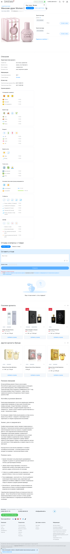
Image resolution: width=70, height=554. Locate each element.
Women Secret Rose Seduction (33, 367)
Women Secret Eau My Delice (9, 367)
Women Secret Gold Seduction (56, 367)
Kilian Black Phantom (54, 329)
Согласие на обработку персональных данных (15, 272)
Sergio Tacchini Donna (7, 329)
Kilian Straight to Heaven (31, 329)
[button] (65, 305)
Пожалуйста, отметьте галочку (7, 271)
